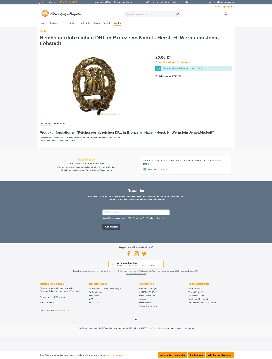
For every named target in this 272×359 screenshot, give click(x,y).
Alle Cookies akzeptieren (220, 355)
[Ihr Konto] (225, 14)
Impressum (94, 303)
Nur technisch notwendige (172, 355)
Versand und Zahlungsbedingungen (105, 288)
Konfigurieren (196, 355)
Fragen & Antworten (148, 306)
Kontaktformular (62, 310)
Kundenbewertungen (148, 288)
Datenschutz (94, 295)
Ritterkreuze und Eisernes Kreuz (202, 303)
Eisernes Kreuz (195, 288)
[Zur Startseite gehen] (61, 13)
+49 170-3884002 (49, 302)
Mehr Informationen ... (115, 355)
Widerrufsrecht (95, 292)
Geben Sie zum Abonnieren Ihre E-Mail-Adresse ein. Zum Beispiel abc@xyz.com (133, 218)
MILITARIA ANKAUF (148, 292)
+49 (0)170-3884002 (68, 2)
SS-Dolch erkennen (108, 271)
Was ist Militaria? (195, 292)
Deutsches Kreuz (196, 295)
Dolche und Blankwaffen (199, 299)
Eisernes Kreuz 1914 (170, 271)
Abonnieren (111, 227)
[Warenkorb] (230, 12)
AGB (91, 299)
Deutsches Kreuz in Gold (136, 274)
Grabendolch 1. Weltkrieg (149, 271)
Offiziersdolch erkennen (128, 271)
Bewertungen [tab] (59, 123)
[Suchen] (177, 14)
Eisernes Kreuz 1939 (189, 271)
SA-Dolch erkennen (91, 271)
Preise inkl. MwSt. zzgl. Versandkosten (172, 62)
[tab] (46, 123)
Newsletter (143, 299)
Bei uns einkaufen (147, 295)
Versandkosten (159, 328)
